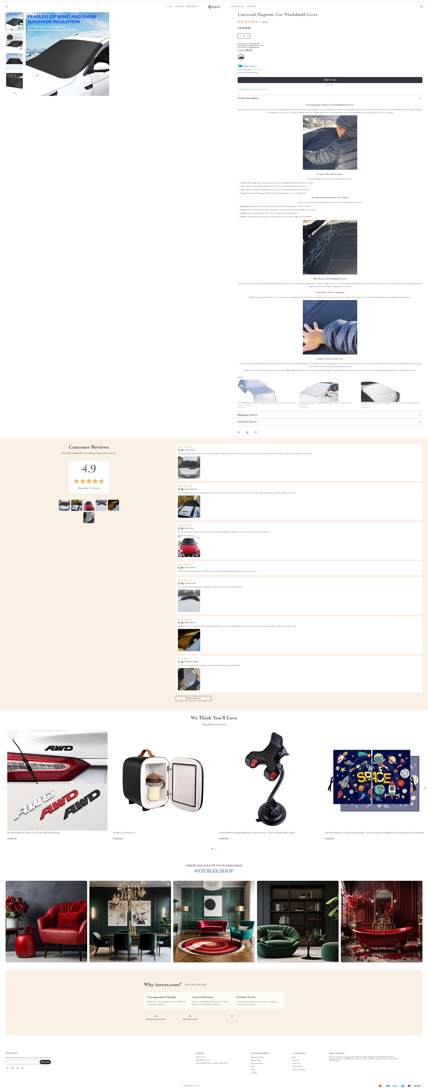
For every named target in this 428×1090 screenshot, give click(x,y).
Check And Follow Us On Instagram (214, 865)
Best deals (192, 6)
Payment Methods (257, 1063)
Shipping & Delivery (257, 1057)
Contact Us (296, 1063)
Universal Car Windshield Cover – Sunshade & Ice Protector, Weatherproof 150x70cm (390, 403)
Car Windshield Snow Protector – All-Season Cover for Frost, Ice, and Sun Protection (267, 403)
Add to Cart (330, 80)
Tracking (254, 1073)
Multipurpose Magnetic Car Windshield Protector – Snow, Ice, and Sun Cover (325, 403)
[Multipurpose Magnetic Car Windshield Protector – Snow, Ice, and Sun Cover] (329, 391)
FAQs (253, 1070)
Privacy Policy (297, 1066)
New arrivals (237, 6)
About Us (295, 1060)
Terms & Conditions (299, 1070)
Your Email (11, 1062)
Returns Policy (256, 1060)
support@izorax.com (203, 1060)
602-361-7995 (200, 1057)
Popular (179, 6)
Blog (252, 1066)
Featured (251, 6)
